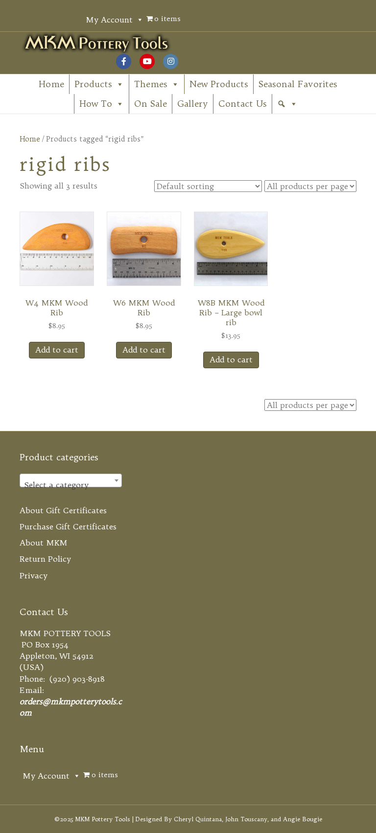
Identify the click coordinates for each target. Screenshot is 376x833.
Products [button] (93, 84)
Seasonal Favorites (297, 84)
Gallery (192, 103)
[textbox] (70, 485)
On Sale (150, 103)
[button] (287, 104)
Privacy (33, 575)
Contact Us (242, 103)
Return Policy (45, 559)
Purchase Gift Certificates (68, 526)
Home (51, 84)
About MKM (44, 542)
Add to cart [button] (56, 350)
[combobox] (71, 480)
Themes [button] (150, 84)
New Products (218, 84)
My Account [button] (109, 19)
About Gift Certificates (63, 510)
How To (95, 103)
